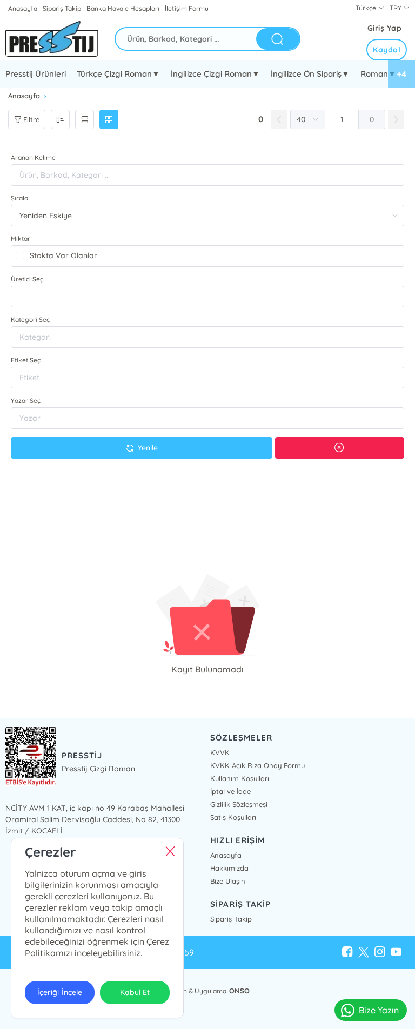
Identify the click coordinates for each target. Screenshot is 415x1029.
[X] (364, 952)
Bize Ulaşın (227, 881)
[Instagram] (380, 952)
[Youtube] (396, 952)
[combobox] (207, 296)
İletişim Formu (186, 8)
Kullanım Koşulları (239, 778)
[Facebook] (347, 952)
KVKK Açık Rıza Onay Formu (257, 765)
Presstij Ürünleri (35, 74)
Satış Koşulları (233, 817)
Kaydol (386, 50)
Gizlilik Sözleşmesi (238, 804)
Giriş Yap (384, 28)
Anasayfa (22, 8)
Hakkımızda (229, 868)
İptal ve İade (230, 791)
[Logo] (51, 39)
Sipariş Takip (62, 8)
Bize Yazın (379, 1010)
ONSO (239, 990)
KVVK (220, 752)
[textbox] (207, 296)
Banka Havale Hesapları (122, 8)
